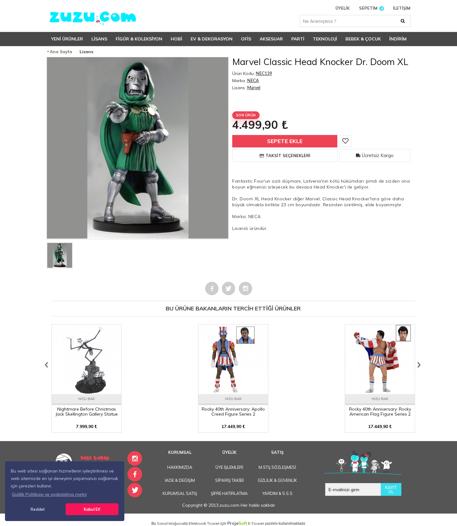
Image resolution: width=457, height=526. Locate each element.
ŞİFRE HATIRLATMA (229, 493)
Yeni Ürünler (67, 39)
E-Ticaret (256, 523)
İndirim (398, 39)
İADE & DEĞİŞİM (180, 480)
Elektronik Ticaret (204, 523)
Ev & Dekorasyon (212, 39)
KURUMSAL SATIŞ (180, 493)
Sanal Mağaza (170, 523)
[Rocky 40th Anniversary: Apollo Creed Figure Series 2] (233, 392)
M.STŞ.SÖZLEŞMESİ (277, 467)
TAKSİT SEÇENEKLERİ (287, 155)
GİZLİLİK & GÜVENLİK (277, 480)
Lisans (99, 39)
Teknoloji (325, 39)
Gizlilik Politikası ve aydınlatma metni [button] (49, 494)
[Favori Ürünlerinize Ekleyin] (345, 141)
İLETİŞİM (401, 8)
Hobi (176, 39)
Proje (237, 523)
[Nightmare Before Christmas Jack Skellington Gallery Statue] (86, 392)
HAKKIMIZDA (179, 467)
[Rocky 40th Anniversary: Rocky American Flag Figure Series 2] (380, 392)
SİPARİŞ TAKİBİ (229, 480)
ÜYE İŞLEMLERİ (229, 467)
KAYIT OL (391, 490)
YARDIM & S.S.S (277, 493)
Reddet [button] (37, 509)
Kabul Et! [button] (92, 509)
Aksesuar (271, 39)
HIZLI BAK (86, 399)
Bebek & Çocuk (363, 39)
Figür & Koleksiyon (139, 39)
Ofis (246, 39)
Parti (297, 39)
